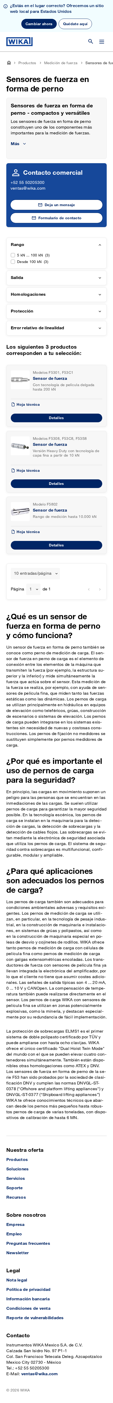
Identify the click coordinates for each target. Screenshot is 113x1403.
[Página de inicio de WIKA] (19, 41)
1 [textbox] (30, 589)
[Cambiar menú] (102, 42)
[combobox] (35, 573)
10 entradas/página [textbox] (33, 573)
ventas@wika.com (28, 188)
